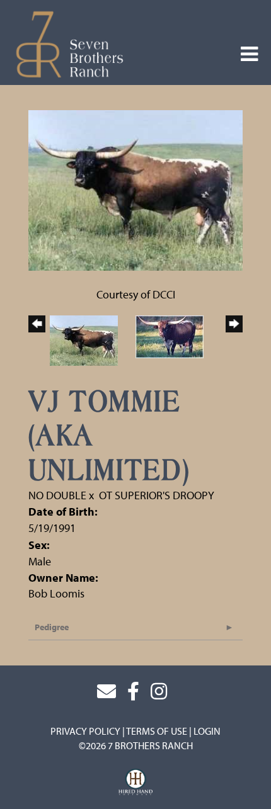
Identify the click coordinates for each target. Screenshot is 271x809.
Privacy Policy (85, 731)
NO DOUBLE (57, 495)
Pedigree (52, 627)
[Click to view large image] (135, 189)
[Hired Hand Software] (135, 782)
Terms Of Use (156, 731)
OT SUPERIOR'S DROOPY (156, 495)
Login (207, 731)
